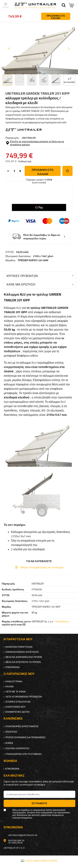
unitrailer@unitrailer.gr (22, 835)
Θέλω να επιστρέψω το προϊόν (23, 662)
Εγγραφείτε (39, 803)
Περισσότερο (61, 621)
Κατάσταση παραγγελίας (18, 647)
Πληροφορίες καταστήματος (21, 726)
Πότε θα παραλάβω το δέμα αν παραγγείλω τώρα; (41, 236)
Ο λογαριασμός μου (19, 674)
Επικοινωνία (12, 667)
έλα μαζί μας (14, 775)
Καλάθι (9, 687)
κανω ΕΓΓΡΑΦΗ (13, 681)
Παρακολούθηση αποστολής (22, 652)
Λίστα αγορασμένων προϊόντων (23, 697)
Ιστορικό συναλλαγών (17, 702)
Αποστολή (11, 732)
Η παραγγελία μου (18, 639)
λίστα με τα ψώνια (15, 692)
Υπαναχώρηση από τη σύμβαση (23, 754)
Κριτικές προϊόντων (22, 276)
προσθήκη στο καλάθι (43, 172)
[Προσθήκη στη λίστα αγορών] (67, 171)
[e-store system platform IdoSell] (39, 860)
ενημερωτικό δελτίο (17, 712)
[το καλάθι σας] (71, 5)
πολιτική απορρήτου (17, 748)
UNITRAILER (29, 138)
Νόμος (9, 743)
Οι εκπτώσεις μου (15, 707)
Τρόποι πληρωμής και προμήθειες (25, 737)
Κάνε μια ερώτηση (21, 284)
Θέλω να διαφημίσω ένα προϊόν (23, 657)
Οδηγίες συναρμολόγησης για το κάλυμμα (41, 567)
